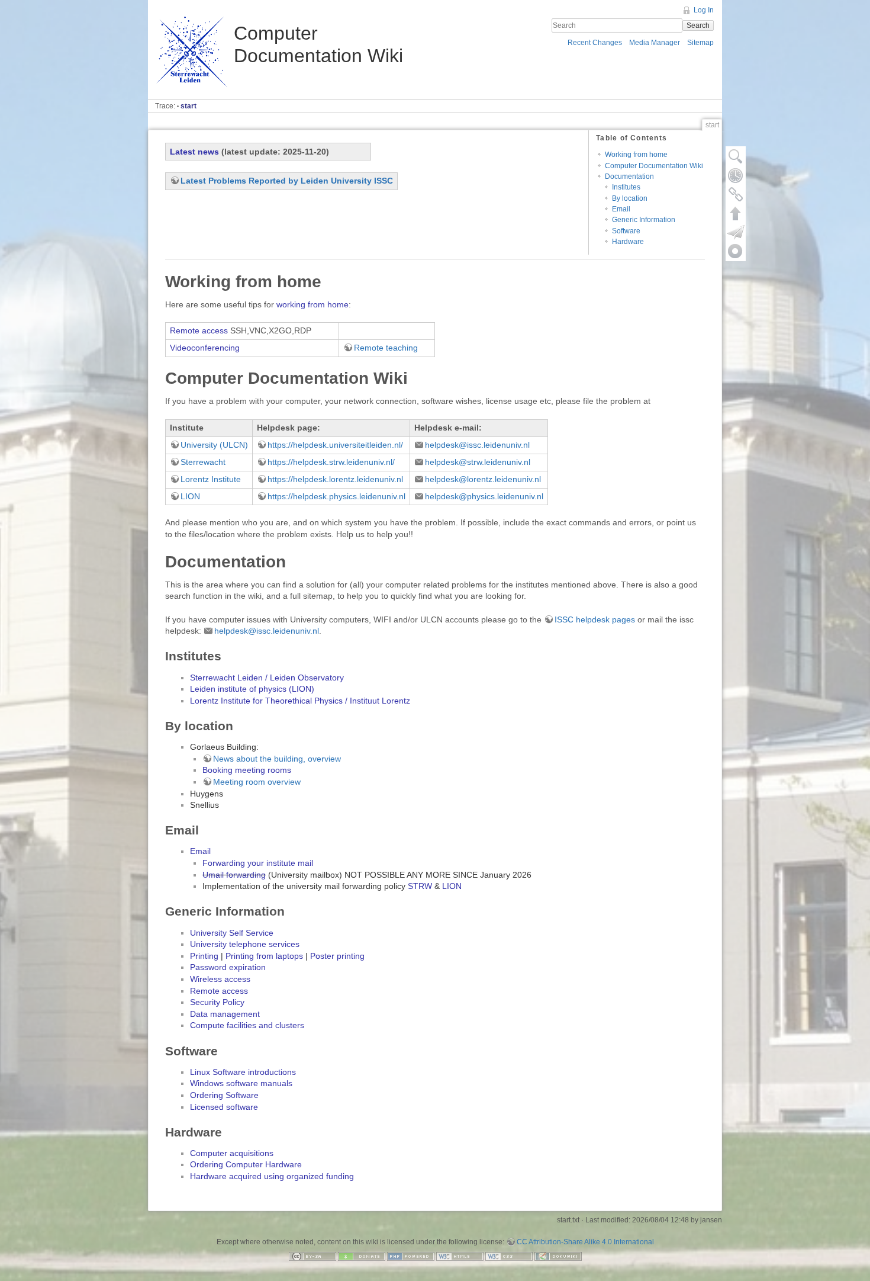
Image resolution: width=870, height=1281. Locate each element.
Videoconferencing (205, 347)
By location (629, 198)
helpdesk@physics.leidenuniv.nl (484, 496)
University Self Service (231, 933)
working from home (312, 304)
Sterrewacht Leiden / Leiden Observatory (267, 677)
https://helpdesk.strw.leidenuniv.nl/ (331, 462)
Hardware (628, 241)
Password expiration (228, 967)
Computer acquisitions (231, 1153)
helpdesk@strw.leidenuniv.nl (477, 462)
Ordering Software (224, 1095)
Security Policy (217, 1002)
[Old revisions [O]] (735, 175)
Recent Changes (595, 42)
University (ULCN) (214, 445)
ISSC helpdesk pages (595, 619)
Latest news (194, 151)
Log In (704, 10)
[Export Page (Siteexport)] (735, 232)
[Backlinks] (735, 194)
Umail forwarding (234, 874)
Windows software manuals (241, 1083)
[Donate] (361, 1255)
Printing (204, 956)
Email (621, 209)
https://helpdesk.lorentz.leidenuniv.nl (335, 479)
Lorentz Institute (211, 479)
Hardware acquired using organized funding (272, 1176)
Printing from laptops (264, 956)
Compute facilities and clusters (247, 1025)
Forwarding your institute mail (257, 863)
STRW (420, 886)
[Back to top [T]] (735, 213)
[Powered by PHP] (410, 1255)
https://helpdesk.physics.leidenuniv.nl (336, 496)
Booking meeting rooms (246, 770)
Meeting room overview (257, 781)
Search (698, 25)
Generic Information (643, 220)
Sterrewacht (203, 462)
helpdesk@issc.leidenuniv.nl (477, 445)
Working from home (636, 154)
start (188, 106)
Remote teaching (386, 347)
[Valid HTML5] (460, 1255)
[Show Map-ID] (735, 251)
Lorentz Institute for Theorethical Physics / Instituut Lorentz (300, 700)
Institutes (626, 187)
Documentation (629, 176)
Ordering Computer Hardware (246, 1164)
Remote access (199, 330)
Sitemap (700, 42)
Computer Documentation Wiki (654, 166)
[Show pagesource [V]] (735, 156)
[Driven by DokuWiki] (558, 1255)
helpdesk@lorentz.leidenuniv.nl (483, 479)
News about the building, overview (277, 758)
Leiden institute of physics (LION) (252, 689)
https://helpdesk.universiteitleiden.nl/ (335, 445)
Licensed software (224, 1107)
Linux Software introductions (243, 1072)
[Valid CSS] (509, 1255)
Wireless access (220, 979)
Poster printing (337, 956)
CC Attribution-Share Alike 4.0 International (585, 1242)
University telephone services (244, 944)
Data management (225, 1014)
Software (626, 231)
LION (190, 496)
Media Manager (654, 42)
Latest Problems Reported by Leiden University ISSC (287, 180)
